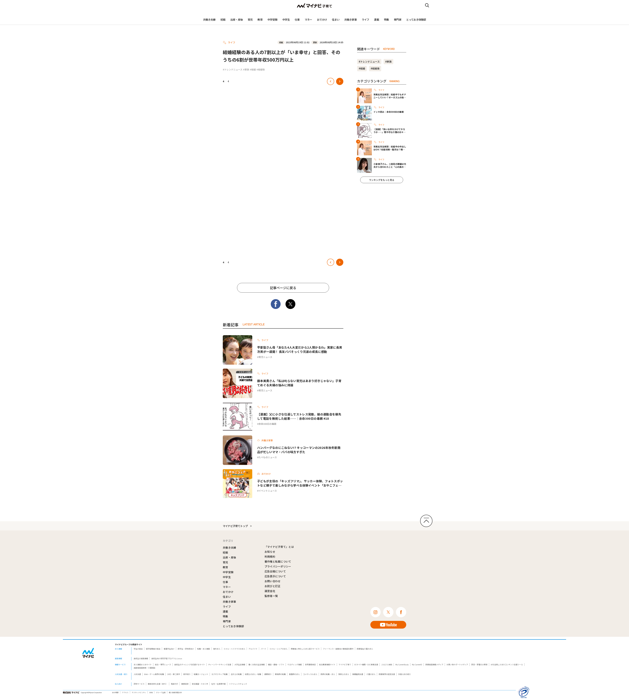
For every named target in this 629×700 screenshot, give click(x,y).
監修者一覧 (271, 596)
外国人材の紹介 (404, 674)
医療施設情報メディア (434, 664)
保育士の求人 (343, 674)
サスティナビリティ (139, 692)
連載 (376, 19)
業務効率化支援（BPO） (158, 683)
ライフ (365, 19)
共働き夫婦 (209, 19)
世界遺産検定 (310, 664)
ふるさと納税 (386, 664)
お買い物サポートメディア (457, 664)
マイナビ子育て (345, 664)
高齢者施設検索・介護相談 (144, 667)
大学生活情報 (239, 664)
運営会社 (270, 591)
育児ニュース (265, 357)
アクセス (125, 692)
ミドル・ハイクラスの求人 (234, 648)
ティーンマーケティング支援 (219, 664)
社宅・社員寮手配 (218, 683)
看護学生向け (169, 648)
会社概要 (115, 692)
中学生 (286, 19)
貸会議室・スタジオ (200, 683)
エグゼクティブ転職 (219, 674)
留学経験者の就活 (153, 648)
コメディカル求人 (310, 674)
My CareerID (417, 664)
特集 (386, 19)
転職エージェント (201, 674)
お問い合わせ (273, 581)
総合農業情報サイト (327, 664)
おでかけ (322, 19)
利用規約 (270, 556)
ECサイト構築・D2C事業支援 (366, 664)
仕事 (297, 19)
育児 (250, 19)
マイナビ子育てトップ (235, 526)
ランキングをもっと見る (381, 180)
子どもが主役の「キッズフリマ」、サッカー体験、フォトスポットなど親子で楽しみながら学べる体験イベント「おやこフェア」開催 (300, 483)
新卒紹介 (187, 674)
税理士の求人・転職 (253, 674)
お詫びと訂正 (273, 586)
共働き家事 (350, 19)
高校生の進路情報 (141, 658)
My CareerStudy (402, 664)
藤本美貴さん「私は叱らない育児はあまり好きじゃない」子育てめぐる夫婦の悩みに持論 (299, 383)
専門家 (397, 19)
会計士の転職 (236, 674)
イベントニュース (268, 490)
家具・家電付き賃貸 (479, 664)
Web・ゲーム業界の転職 (154, 674)
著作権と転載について (278, 561)
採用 (151, 692)
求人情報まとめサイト (143, 664)
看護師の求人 (294, 674)
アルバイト (252, 648)
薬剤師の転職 (280, 674)
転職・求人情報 (203, 648)
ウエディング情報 (294, 664)
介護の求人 (370, 674)
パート (263, 648)
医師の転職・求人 (328, 674)
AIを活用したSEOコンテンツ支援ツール (507, 664)
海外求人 (216, 648)
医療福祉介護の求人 (365, 648)
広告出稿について (275, 571)
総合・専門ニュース (163, 664)
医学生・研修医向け (186, 648)
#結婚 (253, 69)
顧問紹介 (268, 674)
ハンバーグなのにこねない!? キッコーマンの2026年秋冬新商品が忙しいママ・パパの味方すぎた (298, 449)
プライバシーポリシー (278, 566)
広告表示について (275, 576)
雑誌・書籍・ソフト (276, 664)
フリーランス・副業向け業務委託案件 (338, 648)
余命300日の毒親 (267, 423)
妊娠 (222, 19)
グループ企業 (161, 692)
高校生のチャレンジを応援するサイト (189, 664)
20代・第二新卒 (173, 674)
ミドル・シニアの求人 (278, 648)
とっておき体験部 (416, 19)
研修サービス (139, 683)
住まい (335, 19)
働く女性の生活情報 (256, 664)
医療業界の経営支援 (387, 674)
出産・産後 (236, 19)
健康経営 (185, 683)
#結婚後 (261, 69)
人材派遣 (137, 674)
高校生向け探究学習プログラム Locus (166, 658)
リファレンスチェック (238, 683)
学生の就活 (138, 648)
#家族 (246, 69)
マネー (308, 19)
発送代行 (174, 683)
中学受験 (272, 19)
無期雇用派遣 (357, 674)
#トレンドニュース (232, 69)
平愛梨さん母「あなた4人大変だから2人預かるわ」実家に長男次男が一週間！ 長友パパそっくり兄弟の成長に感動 (299, 349)
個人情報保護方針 (175, 692)
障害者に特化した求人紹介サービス (305, 648)
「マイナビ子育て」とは (279, 547)
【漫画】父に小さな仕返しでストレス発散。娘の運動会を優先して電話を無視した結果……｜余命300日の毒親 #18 (299, 416)
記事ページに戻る (283, 287)
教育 (259, 19)
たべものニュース (268, 457)
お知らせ (270, 552)
